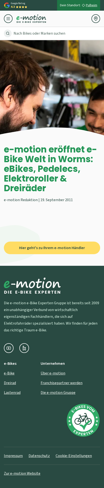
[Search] (8, 33)
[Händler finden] (95, 18)
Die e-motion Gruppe (58, 392)
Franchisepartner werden (61, 383)
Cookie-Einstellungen (74, 455)
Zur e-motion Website (22, 473)
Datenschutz (39, 455)
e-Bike (9, 373)
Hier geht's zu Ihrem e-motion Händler (52, 248)
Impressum (13, 455)
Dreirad (10, 383)
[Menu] (10, 18)
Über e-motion (53, 373)
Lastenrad (12, 392)
